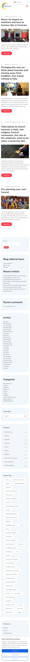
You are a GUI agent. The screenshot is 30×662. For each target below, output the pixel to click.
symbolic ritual (9, 608)
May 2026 (6, 322)
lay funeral (20, 544)
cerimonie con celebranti (11, 498)
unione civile (20, 608)
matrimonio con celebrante (12, 559)
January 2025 (7, 341)
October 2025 (7, 329)
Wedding (5, 395)
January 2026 (7, 325)
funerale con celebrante (11, 532)
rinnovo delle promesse (11, 589)
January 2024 (7, 358)
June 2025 (6, 333)
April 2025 (6, 335)
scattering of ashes (10, 604)
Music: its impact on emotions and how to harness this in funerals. (14, 22)
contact (5, 630)
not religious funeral (10, 566)
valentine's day (9, 612)
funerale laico (9, 536)
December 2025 (7, 327)
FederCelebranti (7, 633)
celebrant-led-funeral (19, 483)
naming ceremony (10, 563)
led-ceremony (9, 551)
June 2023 (6, 366)
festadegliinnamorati (10, 525)
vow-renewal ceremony (9, 397)
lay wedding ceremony (11, 548)
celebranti (7, 16)
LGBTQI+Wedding (8, 401)
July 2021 (5, 368)
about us (5, 628)
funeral (21, 525)
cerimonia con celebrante (11, 491)
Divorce (5, 391)
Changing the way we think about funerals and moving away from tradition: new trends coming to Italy (14, 73)
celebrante (8, 487)
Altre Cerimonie (8, 121)
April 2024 (6, 352)
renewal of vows (9, 585)
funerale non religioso (11, 540)
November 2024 (7, 345)
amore (7, 479)
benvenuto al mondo (18, 479)
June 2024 (6, 349)
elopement (8, 521)
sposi (20, 604)
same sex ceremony (10, 597)
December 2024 (7, 343)
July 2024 (5, 347)
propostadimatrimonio (11, 582)
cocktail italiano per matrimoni (13, 506)
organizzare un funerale (11, 574)
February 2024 (7, 356)
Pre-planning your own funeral (13, 191)
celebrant (8, 483)
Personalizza (15, 654)
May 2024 (6, 351)
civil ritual (8, 502)
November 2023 (7, 362)
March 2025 (6, 337)
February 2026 (7, 324)
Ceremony (12, 16)
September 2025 (7, 331)
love (18, 551)
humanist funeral (9, 544)
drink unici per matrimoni (11, 517)
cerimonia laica (9, 495)
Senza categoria (7, 399)
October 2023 (7, 364)
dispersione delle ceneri (11, 513)
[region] (15, 649)
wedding (8, 555)
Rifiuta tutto (15, 658)
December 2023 (7, 360)
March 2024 (6, 354)
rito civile (8, 593)
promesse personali (10, 578)
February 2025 (7, 339)
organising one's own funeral (12, 570)
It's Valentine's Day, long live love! (12, 279)
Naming (5, 385)
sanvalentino (8, 601)
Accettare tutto (15, 650)
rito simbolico (17, 593)
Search (5, 241)
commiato (8, 510)
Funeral (16, 16)
